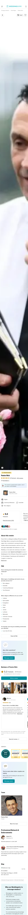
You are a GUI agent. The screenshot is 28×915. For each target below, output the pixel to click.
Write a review (14, 678)
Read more (4, 560)
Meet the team (14, 824)
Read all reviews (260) (8, 520)
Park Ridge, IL (6, 480)
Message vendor (8, 658)
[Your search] (2, 15)
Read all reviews (13, 739)
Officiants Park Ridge (19, 880)
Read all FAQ (14, 636)
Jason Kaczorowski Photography (15, 846)
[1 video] (2, 468)
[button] (14, 651)
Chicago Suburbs (5, 10)
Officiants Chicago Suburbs (7, 880)
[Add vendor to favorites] (25, 15)
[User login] (26, 6)
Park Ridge (13, 10)
